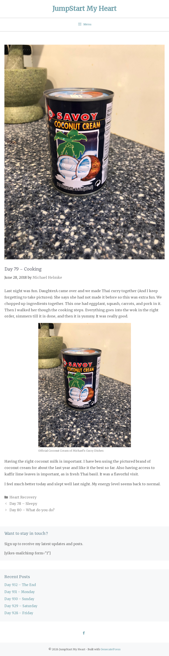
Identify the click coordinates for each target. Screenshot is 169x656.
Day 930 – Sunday (19, 599)
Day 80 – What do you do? (32, 510)
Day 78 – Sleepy (23, 503)
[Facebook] (83, 633)
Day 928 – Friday (18, 613)
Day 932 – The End (20, 585)
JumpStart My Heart (85, 8)
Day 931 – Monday (19, 592)
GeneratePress (111, 649)
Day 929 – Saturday (20, 606)
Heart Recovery (23, 497)
